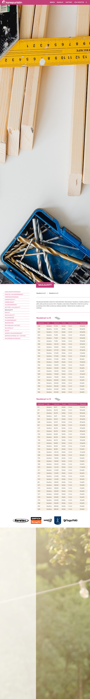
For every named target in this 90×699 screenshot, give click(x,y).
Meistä (52, 2)
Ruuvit (7, 330)
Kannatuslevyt (10, 299)
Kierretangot (9, 302)
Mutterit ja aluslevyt (12, 307)
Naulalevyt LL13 (53, 293)
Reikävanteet (9, 323)
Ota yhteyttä (79, 2)
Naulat (7, 312)
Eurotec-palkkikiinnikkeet (14, 294)
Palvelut (60, 2)
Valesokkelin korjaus (12, 338)
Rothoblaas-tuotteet (12, 325)
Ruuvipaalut (9, 328)
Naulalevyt (9, 310)
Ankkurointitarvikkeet (13, 292)
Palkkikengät (9, 317)
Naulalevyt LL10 (41, 293)
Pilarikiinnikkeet (10, 320)
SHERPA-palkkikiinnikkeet (13, 333)
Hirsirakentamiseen (12, 297)
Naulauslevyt (10, 315)
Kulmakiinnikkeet (11, 304)
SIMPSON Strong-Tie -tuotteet (15, 336)
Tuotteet (68, 2)
